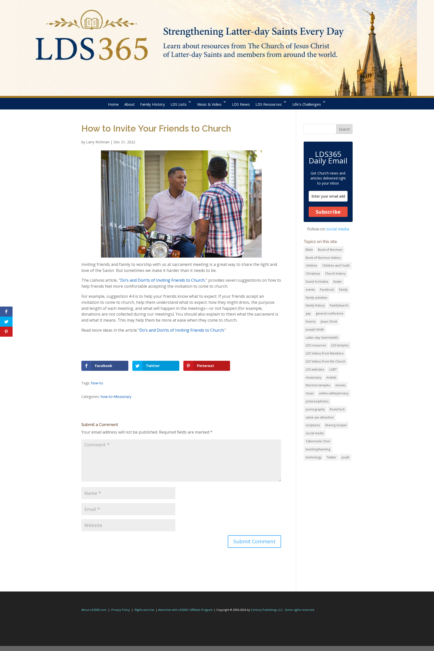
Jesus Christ (329, 321)
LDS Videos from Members (325, 353)
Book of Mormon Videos (323, 258)
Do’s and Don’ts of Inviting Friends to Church (162, 280)
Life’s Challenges (306, 104)
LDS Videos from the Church (325, 361)
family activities (316, 297)
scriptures (313, 425)
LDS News (241, 104)
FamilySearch (339, 305)
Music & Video (209, 104)
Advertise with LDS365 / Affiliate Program (185, 610)
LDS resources (316, 345)
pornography (315, 409)
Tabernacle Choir (318, 441)
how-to (97, 383)
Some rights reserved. (300, 610)
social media (337, 229)
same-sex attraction (320, 417)
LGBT (333, 369)
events (310, 289)
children (311, 265)
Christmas (313, 273)
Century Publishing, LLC (267, 610)
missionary (313, 377)
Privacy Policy (120, 610)
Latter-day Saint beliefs (322, 337)
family (343, 289)
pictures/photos (317, 401)
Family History (152, 104)
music (310, 393)
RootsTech (337, 409)
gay (308, 313)
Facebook (327, 289)
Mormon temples (318, 385)
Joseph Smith (315, 329)
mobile (331, 377)
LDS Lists (179, 104)
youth (345, 457)
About (129, 104)
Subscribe (328, 211)
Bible (309, 250)
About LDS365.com (93, 610)
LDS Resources (268, 104)
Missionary (122, 396)
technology (313, 457)
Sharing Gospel (336, 425)
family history (315, 305)
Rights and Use (144, 610)
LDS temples (340, 345)
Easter (337, 281)
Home (113, 104)
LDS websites (315, 369)
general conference (329, 313)
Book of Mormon (330, 250)
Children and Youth (336, 265)
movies (340, 385)
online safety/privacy (333, 393)
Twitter (331, 457)
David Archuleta (317, 281)
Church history (335, 273)
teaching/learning (318, 449)
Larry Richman (98, 142)
